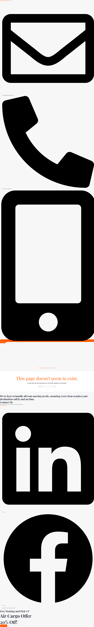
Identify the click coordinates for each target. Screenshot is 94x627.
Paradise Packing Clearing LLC (6, 0)
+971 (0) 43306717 (3, 405)
